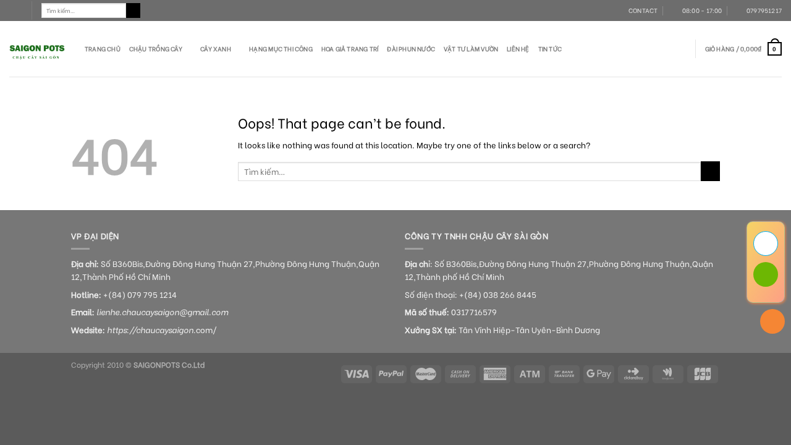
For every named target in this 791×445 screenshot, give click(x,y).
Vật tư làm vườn (471, 48)
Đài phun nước (411, 48)
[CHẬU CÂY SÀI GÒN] (37, 49)
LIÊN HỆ (518, 48)
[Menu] (15, 10)
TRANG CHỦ (103, 48)
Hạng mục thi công (281, 48)
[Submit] (133, 11)
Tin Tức (550, 48)
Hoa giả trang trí (350, 48)
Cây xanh (215, 48)
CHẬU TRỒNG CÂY (155, 48)
